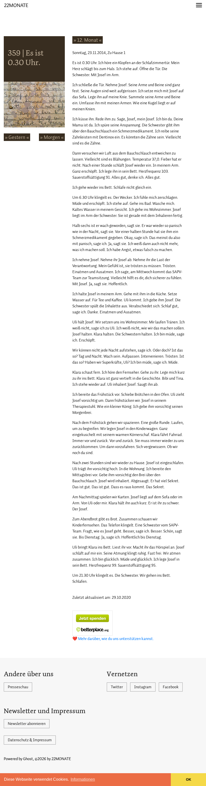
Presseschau (18, 687)
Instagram (142, 687)
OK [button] (188, 779)
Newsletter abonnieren (26, 724)
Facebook (171, 687)
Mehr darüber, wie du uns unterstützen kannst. (116, 639)
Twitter (117, 687)
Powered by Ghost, (19, 759)
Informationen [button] (83, 779)
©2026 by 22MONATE (53, 759)
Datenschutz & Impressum (30, 740)
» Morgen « (52, 137)
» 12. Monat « (87, 40)
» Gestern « (17, 137)
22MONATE (16, 5)
